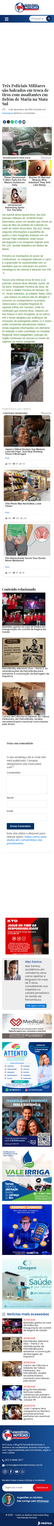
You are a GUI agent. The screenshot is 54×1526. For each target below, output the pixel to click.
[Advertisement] (27, 54)
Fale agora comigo (35, 1005)
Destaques (7, 113)
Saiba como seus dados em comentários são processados (27, 840)
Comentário (13, 772)
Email (10, 811)
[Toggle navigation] (6, 18)
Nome (10, 797)
